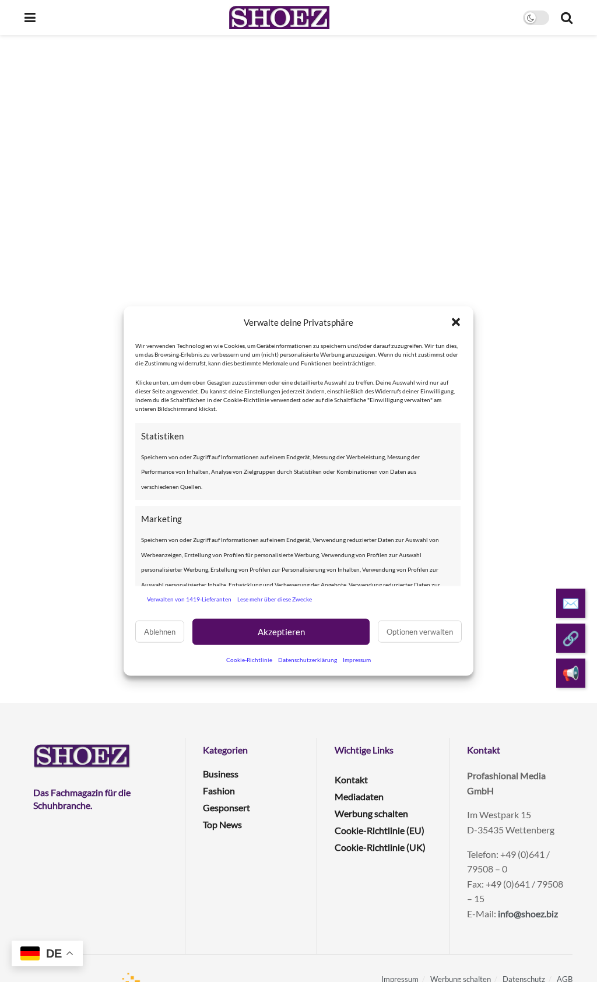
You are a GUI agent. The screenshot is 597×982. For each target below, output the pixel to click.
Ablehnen (159, 631)
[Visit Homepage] (279, 17)
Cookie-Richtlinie (249, 659)
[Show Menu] (30, 17)
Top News (222, 824)
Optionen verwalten (420, 631)
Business (220, 773)
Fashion (219, 790)
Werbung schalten (371, 813)
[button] (456, 322)
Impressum (357, 659)
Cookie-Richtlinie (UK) (380, 847)
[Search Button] (567, 17)
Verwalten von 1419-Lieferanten (189, 599)
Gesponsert (226, 807)
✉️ (571, 602)
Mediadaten (359, 796)
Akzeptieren (281, 631)
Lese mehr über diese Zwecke (274, 599)
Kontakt (351, 779)
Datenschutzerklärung (307, 659)
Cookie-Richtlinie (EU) (379, 830)
